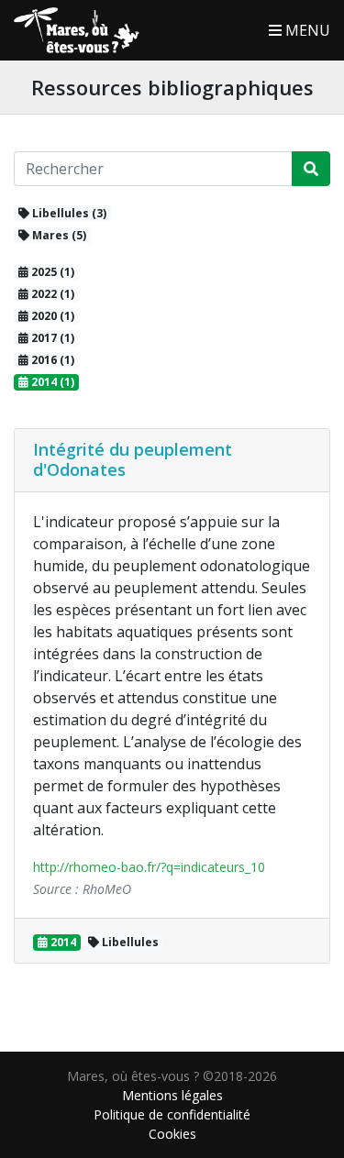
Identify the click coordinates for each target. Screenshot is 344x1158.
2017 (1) (51, 338)
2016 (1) (51, 360)
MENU (306, 30)
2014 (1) (51, 382)
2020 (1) (51, 316)
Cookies (172, 1133)
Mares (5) (57, 235)
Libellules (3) (67, 213)
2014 (62, 942)
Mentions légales (172, 1095)
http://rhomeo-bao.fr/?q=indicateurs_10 (149, 867)
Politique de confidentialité (172, 1114)
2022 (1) (51, 294)
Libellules (129, 942)
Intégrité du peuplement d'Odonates (132, 459)
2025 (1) (51, 272)
